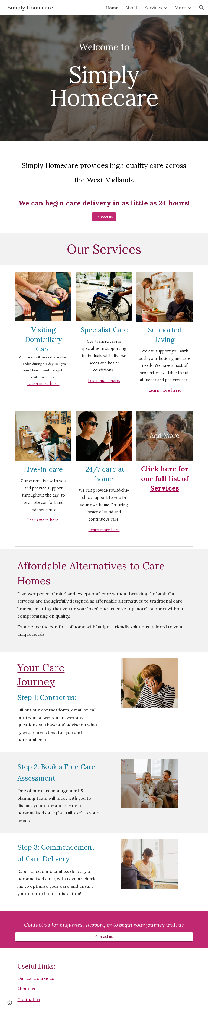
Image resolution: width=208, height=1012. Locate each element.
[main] (104, 78)
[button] (201, 7)
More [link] (180, 7)
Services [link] (153, 7)
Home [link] (111, 7)
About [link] (131, 7)
